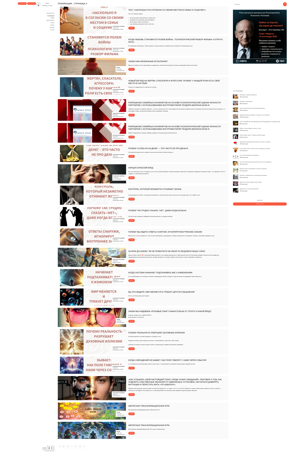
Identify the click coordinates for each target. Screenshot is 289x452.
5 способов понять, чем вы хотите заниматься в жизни (255, 148)
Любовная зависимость (246, 101)
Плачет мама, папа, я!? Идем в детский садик (252, 135)
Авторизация (22, 3)
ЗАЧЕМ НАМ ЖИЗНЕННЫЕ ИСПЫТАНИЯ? (148, 61)
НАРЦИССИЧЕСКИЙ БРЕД (140, 168)
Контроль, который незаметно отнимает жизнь (155, 189)
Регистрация (31, 3)
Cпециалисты (50, 13)
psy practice (48, 4)
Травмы (118, 319)
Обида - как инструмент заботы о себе (250, 128)
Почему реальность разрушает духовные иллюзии (156, 333)
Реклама (52, 27)
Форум (52, 22)
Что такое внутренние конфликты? (249, 155)
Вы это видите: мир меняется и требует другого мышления (161, 292)
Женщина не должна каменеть (248, 94)
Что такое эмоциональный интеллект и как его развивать (255, 162)
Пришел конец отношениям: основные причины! (253, 168)
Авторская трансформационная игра (148, 406)
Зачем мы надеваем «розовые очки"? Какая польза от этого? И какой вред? (169, 311)
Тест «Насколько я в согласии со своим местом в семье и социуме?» (167, 10)
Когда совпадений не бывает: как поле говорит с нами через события (167, 360)
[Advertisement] (260, 76)
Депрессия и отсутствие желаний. (249, 188)
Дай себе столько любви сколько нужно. (251, 182)
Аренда (52, 25)
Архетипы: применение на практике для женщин (253, 175)
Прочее (118, 67)
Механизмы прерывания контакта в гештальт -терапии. (255, 141)
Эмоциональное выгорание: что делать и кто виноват (255, 115)
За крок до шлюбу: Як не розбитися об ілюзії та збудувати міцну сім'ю (166, 251)
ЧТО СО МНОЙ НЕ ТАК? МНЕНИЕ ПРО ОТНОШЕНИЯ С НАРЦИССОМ (260, 121)
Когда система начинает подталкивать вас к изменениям (160, 272)
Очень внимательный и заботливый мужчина (252, 108)
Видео (52, 18)
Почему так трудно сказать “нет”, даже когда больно (157, 210)
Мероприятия (50, 20)
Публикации (50, 15)
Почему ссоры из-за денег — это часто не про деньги (158, 148)
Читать (132, 28)
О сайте (52, 29)
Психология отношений (118, 26)
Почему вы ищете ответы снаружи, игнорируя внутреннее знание (165, 232)
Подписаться (260, 203)
